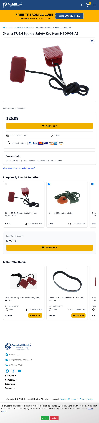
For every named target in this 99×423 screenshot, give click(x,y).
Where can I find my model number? (19, 168)
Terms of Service (68, 399)
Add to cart (51, 125)
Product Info (13, 156)
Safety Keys (28, 27)
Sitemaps (10, 384)
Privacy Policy (86, 399)
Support (9, 388)
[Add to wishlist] (92, 41)
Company (10, 379)
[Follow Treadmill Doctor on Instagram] (13, 371)
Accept (45, 418)
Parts (10, 27)
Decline (54, 418)
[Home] (4, 27)
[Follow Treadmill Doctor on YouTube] (20, 371)
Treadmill (18, 27)
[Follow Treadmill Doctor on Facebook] (7, 371)
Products (9, 375)
